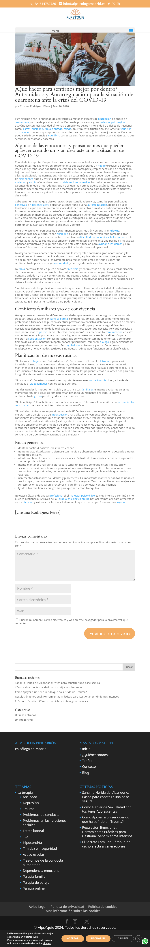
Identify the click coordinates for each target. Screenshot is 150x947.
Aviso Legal (37, 906)
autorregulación (97, 204)
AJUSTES (122, 938)
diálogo (104, 342)
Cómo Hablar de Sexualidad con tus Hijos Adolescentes (48, 687)
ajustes (47, 943)
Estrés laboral (33, 830)
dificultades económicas (94, 237)
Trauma (29, 809)
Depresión (31, 803)
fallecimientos (118, 237)
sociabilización (37, 338)
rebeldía (73, 269)
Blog (85, 772)
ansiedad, (38, 129)
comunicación (114, 332)
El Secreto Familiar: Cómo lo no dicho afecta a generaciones (51, 701)
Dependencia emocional (41, 870)
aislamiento (26, 179)
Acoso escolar (33, 854)
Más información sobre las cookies (73, 911)
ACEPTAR (73, 938)
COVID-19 (27, 156)
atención (28, 502)
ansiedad (21, 182)
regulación (104, 119)
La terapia (25, 792)
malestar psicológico (112, 122)
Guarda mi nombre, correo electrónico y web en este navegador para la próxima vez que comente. (71, 621)
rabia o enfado (53, 129)
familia (54, 318)
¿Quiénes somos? (95, 755)
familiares (46, 309)
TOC (26, 837)
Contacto (89, 766)
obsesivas (21, 204)
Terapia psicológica (69, 499)
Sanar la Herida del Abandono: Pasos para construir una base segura (57, 683)
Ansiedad (30, 797)
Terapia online (34, 888)
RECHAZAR (98, 938)
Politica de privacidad (67, 906)
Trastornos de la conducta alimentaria (43, 862)
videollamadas (39, 383)
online (86, 499)
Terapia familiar (35, 876)
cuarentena (22, 122)
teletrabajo (104, 361)
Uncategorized (24, 719)
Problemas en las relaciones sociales (44, 822)
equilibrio (54, 135)
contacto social (98, 380)
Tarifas (87, 760)
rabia (22, 269)
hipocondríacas (39, 204)
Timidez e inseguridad (40, 848)
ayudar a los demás (110, 244)
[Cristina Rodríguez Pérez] (38, 512)
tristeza (114, 230)
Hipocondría (32, 842)
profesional (56, 495)
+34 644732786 (44, 3)
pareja (64, 318)
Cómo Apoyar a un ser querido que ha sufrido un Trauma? (51, 692)
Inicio (86, 749)
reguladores (72, 345)
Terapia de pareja (36, 882)
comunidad (61, 263)
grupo (38, 396)
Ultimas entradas (25, 715)
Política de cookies (102, 906)
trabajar (35, 361)
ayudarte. (123, 502)
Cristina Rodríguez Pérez (35, 106)
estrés (27, 129)
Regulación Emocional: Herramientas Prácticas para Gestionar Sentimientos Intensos (67, 696)
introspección (59, 414)
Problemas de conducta (41, 814)
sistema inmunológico (76, 182)
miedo (67, 129)
